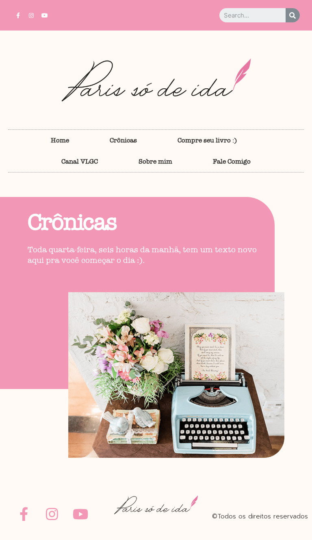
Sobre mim (155, 161)
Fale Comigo (232, 161)
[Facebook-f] (18, 15)
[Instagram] (31, 15)
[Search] (293, 15)
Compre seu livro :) (207, 140)
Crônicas (123, 140)
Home (60, 140)
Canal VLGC (79, 161)
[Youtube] (44, 15)
